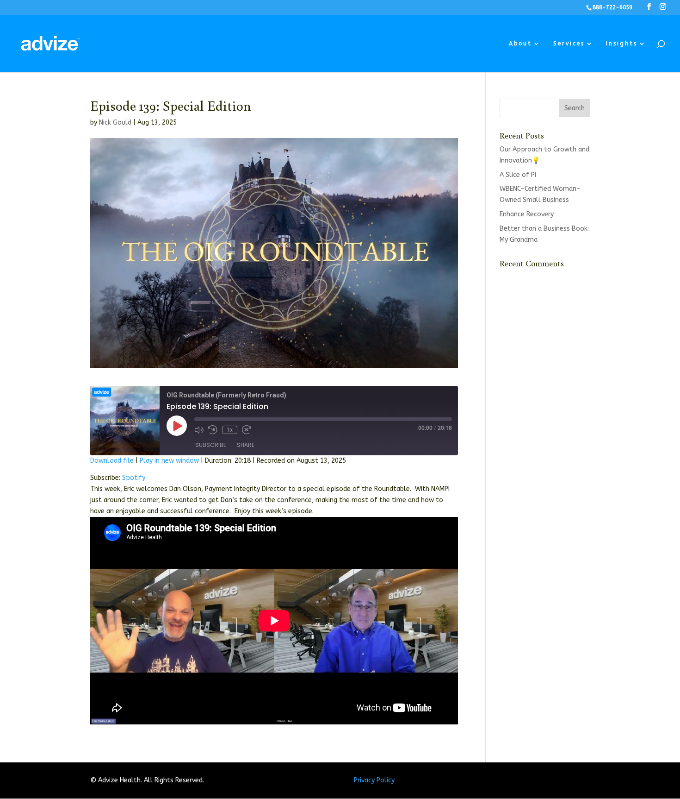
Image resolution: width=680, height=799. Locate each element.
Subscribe (210, 445)
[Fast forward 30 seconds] (246, 429)
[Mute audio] (199, 430)
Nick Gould (115, 122)
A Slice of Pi (518, 175)
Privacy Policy (374, 780)
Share (245, 445)
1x (230, 430)
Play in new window (169, 461)
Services (569, 43)
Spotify (133, 478)
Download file (112, 461)
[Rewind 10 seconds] (212, 429)
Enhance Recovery (527, 214)
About (520, 43)
